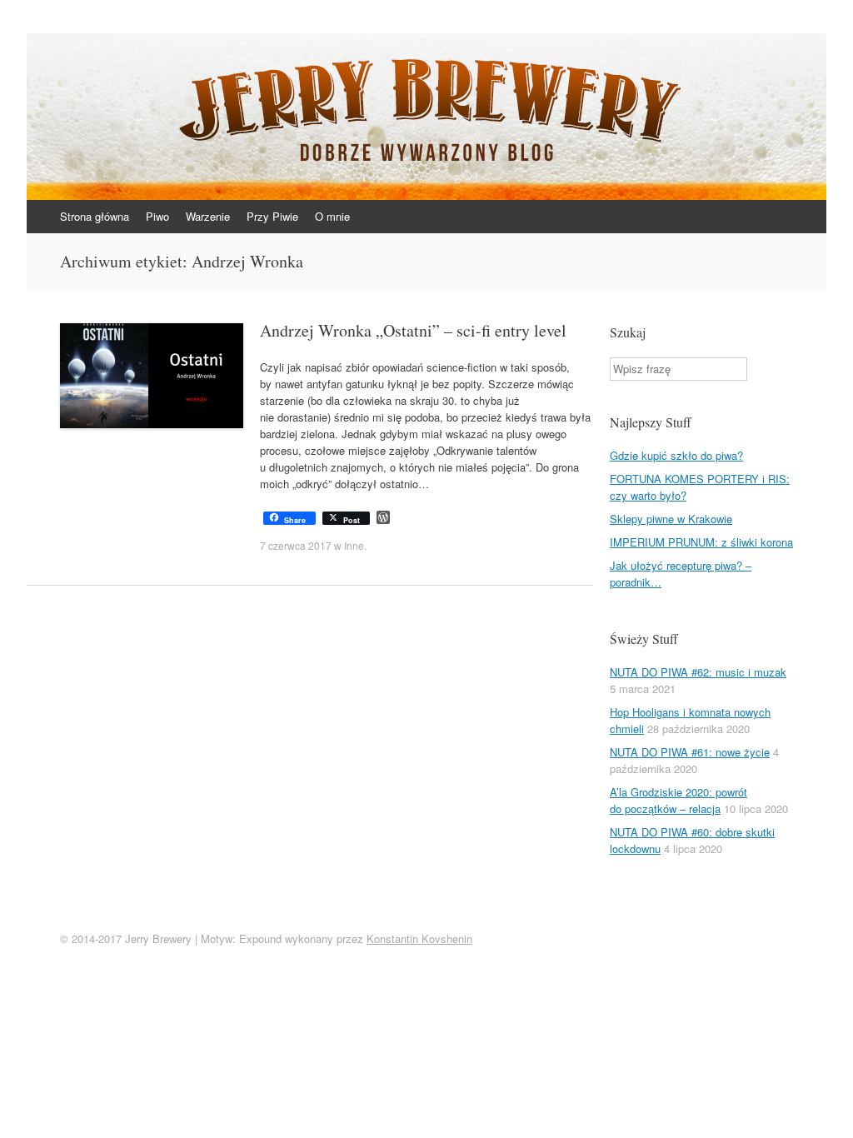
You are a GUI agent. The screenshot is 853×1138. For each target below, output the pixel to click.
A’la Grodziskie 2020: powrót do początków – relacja (678, 800)
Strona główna (94, 216)
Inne (354, 545)
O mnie (332, 216)
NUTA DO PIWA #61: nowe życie (690, 752)
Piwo (157, 216)
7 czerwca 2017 (296, 545)
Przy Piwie (272, 216)
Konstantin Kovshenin (419, 938)
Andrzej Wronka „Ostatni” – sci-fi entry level (413, 330)
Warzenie (208, 216)
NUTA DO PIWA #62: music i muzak (698, 672)
